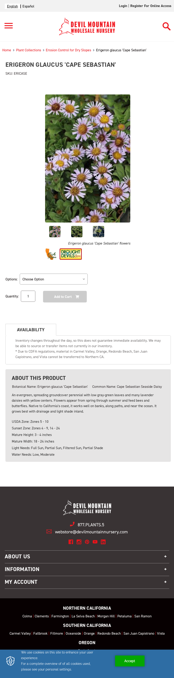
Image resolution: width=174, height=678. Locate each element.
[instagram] (79, 541)
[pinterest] (87, 541)
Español (28, 6)
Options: (11, 279)
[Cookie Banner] (87, 664)
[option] (28, 6)
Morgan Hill (106, 616)
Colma (27, 616)
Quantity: (12, 296)
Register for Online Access (150, 5)
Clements (42, 616)
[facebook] (70, 541)
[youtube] (95, 541)
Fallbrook (40, 633)
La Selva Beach (83, 616)
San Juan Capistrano (138, 633)
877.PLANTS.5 (91, 525)
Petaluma (124, 616)
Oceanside (73, 633)
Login (123, 5)
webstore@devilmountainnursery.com (91, 532)
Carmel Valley (20, 633)
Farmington (60, 616)
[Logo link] (6, 27)
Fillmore (56, 633)
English (12, 6)
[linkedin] (103, 541)
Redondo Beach (109, 633)
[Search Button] (167, 24)
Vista (161, 633)
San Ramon (143, 616)
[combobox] (12, 6)
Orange (89, 633)
